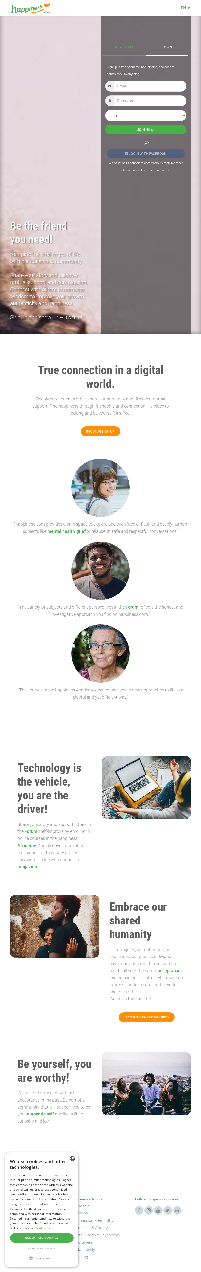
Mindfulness (82, 1242)
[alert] (41, 1209)
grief (81, 531)
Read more (42, 1228)
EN (183, 7)
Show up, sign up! (100, 431)
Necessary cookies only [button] (42, 1248)
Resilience (80, 1213)
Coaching (80, 1256)
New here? (124, 47)
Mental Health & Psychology (96, 1235)
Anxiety (101, 1227)
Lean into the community (147, 1017)
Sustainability (83, 1249)
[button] (42, 1258)
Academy (26, 845)
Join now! (145, 130)
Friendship (81, 1206)
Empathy (105, 1220)
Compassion (82, 1220)
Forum (132, 607)
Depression (81, 1227)
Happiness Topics (87, 1199)
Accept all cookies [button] (41, 1238)
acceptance (169, 970)
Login (167, 47)
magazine (27, 866)
